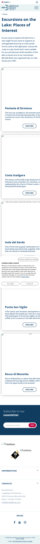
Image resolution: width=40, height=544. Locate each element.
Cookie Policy (25, 277)
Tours (5, 14)
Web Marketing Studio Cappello (22, 541)
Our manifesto (32, 2)
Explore (29, 126)
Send (32, 425)
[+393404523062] (37, 2)
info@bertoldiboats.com (11, 502)
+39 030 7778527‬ (14, 499)
